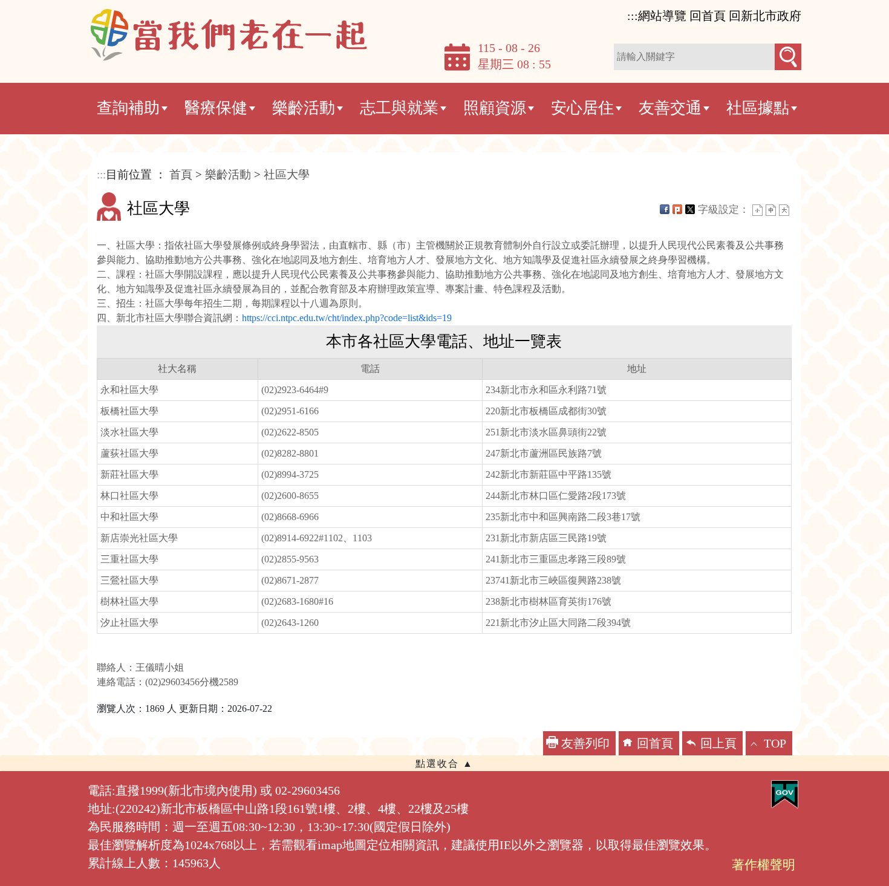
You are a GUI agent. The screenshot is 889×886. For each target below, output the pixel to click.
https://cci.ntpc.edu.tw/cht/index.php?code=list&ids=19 (347, 318)
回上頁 (718, 743)
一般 (771, 210)
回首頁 (707, 15)
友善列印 (585, 743)
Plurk (677, 209)
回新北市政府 (765, 15)
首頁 (180, 174)
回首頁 (655, 743)
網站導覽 (662, 15)
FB (664, 209)
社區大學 (287, 174)
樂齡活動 (228, 174)
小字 (757, 210)
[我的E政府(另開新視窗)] (784, 793)
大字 (784, 210)
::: (632, 15)
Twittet (690, 209)
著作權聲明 (763, 864)
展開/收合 (444, 763)
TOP (775, 743)
